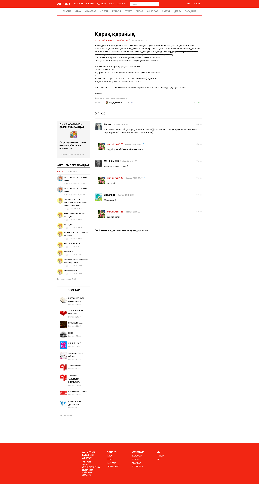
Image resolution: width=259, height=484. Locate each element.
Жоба (111, 4)
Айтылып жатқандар (73, 165)
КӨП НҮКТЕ (68, 252)
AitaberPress (75, 366)
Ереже (110, 459)
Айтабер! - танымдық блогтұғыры (74, 379)
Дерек (177, 11)
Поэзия (67, 11)
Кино (78, 11)
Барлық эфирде (64, 279)
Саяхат (166, 11)
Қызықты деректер (77, 391)
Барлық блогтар (66, 415)
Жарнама (111, 463)
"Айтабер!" (87, 462)
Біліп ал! (121, 4)
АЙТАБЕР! (63, 3)
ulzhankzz (109, 195)
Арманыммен (70, 271)
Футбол (116, 11)
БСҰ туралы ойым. (72, 244)
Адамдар (101, 4)
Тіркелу (196, 4)
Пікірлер (61, 171)
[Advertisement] (73, 76)
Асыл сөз (152, 11)
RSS (82, 154)
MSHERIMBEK (111, 161)
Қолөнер (106, 98)
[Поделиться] (131, 103)
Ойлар (139, 11)
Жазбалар (78, 4)
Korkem (108, 124)
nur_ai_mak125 (115, 102)
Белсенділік (137, 466)
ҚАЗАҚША (68, 225)
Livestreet (87, 470)
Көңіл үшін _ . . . (75, 323)
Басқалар (190, 11)
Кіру (188, 4)
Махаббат (90, 11)
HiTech (104, 11)
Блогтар (90, 4)
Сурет (128, 11)
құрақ (99, 98)
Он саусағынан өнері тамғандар (111, 40)
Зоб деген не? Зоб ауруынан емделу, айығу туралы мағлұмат (75, 202)
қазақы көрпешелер (119, 98)
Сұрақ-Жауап (113, 466)
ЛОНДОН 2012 (74, 343)
